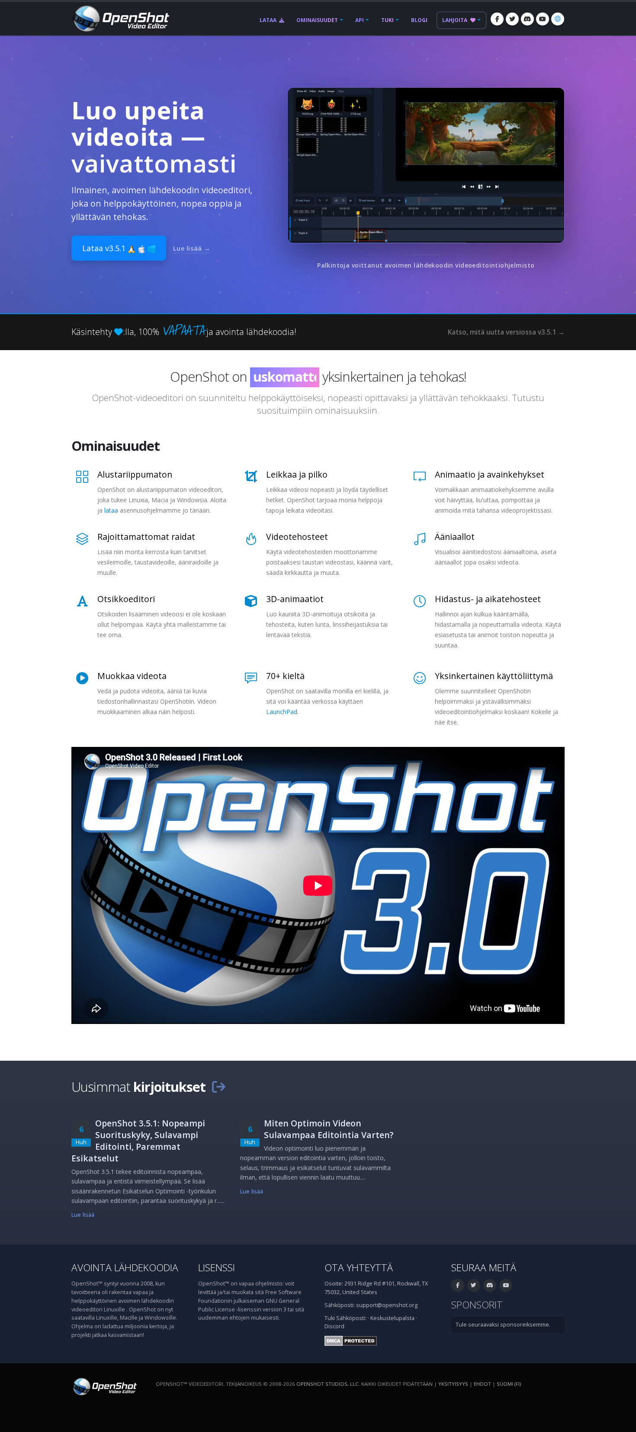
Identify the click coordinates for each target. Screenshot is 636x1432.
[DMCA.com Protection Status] (350, 1340)
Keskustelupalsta (392, 1318)
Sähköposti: (351, 1318)
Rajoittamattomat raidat (146, 536)
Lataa (269, 20)
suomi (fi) (509, 1384)
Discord (334, 1326)
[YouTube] (542, 19)
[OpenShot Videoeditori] (104, 1386)
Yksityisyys (453, 1384)
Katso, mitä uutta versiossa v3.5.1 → (506, 332)
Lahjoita (455, 20)
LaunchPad (281, 712)
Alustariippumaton (134, 474)
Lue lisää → (191, 248)
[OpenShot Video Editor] (120, 18)
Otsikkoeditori (126, 599)
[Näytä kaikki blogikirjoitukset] (218, 1087)
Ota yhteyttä (358, 1267)
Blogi (419, 20)
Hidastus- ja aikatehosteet (488, 599)
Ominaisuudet (317, 20)
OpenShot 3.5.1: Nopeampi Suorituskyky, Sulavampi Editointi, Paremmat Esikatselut (138, 1140)
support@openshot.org (387, 1305)
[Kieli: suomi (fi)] (557, 19)
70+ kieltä (285, 676)
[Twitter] (512, 19)
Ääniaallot (455, 536)
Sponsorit (477, 1304)
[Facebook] (497, 19)
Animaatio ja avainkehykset (489, 474)
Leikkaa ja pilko (297, 474)
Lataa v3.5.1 (105, 248)
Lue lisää (82, 1214)
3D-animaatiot (295, 599)
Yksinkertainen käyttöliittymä (494, 676)
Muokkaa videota (132, 676)
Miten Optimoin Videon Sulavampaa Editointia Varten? (329, 1129)
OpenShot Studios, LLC (327, 1384)
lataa (111, 510)
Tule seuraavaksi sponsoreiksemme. (503, 1324)
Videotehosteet (297, 536)
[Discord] (527, 19)
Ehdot (482, 1384)
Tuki (387, 20)
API (359, 20)
